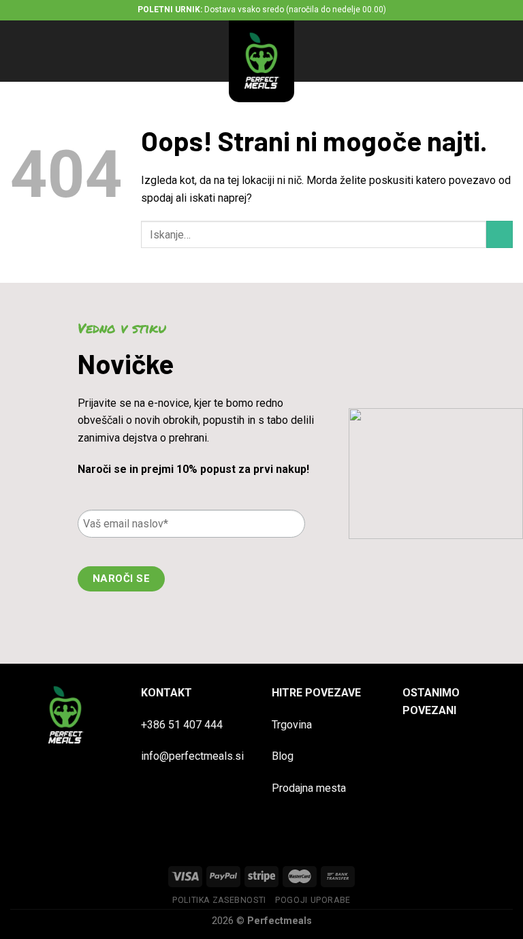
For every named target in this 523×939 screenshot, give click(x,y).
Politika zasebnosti (219, 900)
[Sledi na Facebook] (415, 746)
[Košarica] (506, 51)
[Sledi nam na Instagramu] (440, 746)
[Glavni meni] (18, 50)
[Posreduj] (499, 234)
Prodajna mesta (309, 788)
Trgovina (292, 724)
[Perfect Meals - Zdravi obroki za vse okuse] (261, 61)
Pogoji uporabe (313, 900)
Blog (283, 756)
